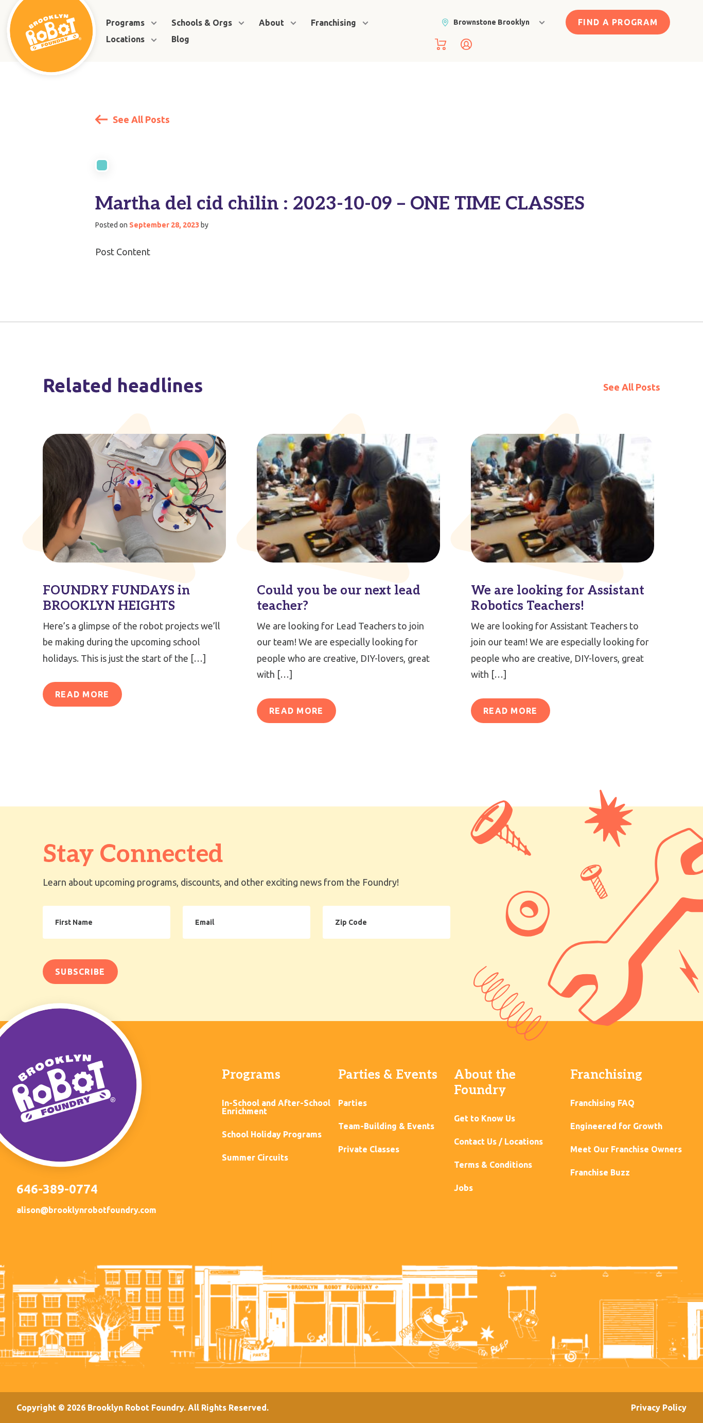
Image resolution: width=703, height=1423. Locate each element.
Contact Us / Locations (498, 1141)
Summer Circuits (255, 1157)
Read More (82, 694)
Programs (125, 22)
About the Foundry (485, 1082)
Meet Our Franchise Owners (626, 1149)
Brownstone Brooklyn (491, 22)
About (271, 22)
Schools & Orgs (201, 22)
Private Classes (368, 1149)
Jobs (463, 1188)
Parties (352, 1103)
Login (466, 44)
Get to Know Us (484, 1118)
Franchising (333, 22)
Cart (440, 44)
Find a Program (618, 22)
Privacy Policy (659, 1407)
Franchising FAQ (602, 1103)
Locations (125, 39)
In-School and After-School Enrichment (276, 1107)
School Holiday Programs (272, 1134)
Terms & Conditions (493, 1165)
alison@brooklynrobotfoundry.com (86, 1210)
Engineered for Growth (616, 1126)
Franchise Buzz (600, 1172)
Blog (180, 39)
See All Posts (140, 119)
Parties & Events (387, 1074)
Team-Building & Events (386, 1126)
